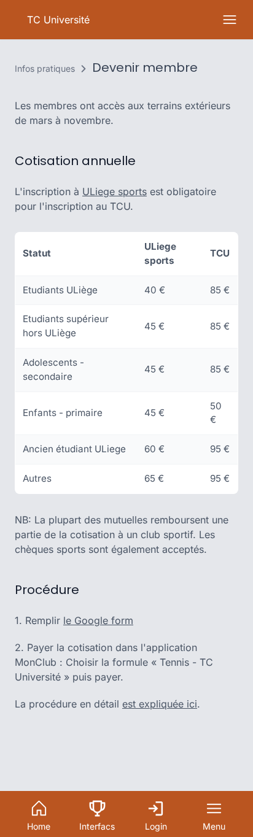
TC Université (58, 20)
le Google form (98, 620)
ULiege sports (114, 191)
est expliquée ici (159, 704)
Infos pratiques (45, 68)
